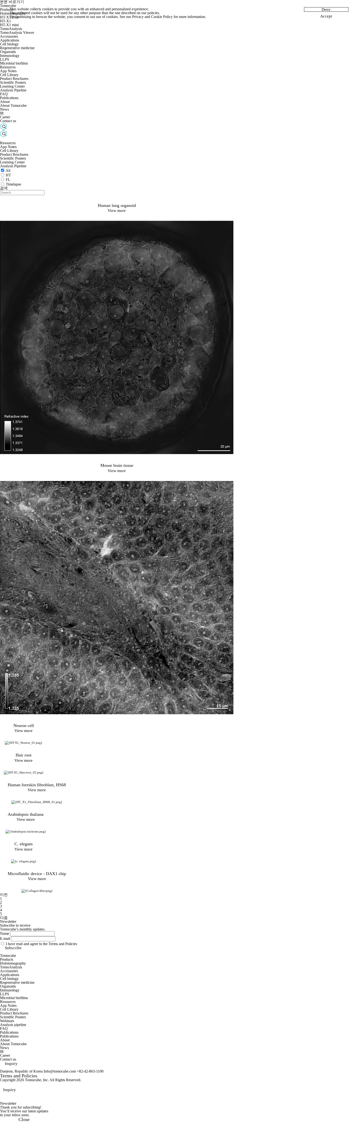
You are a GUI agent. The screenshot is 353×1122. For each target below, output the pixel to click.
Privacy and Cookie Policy (152, 17)
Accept (326, 16)
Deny (326, 9)
